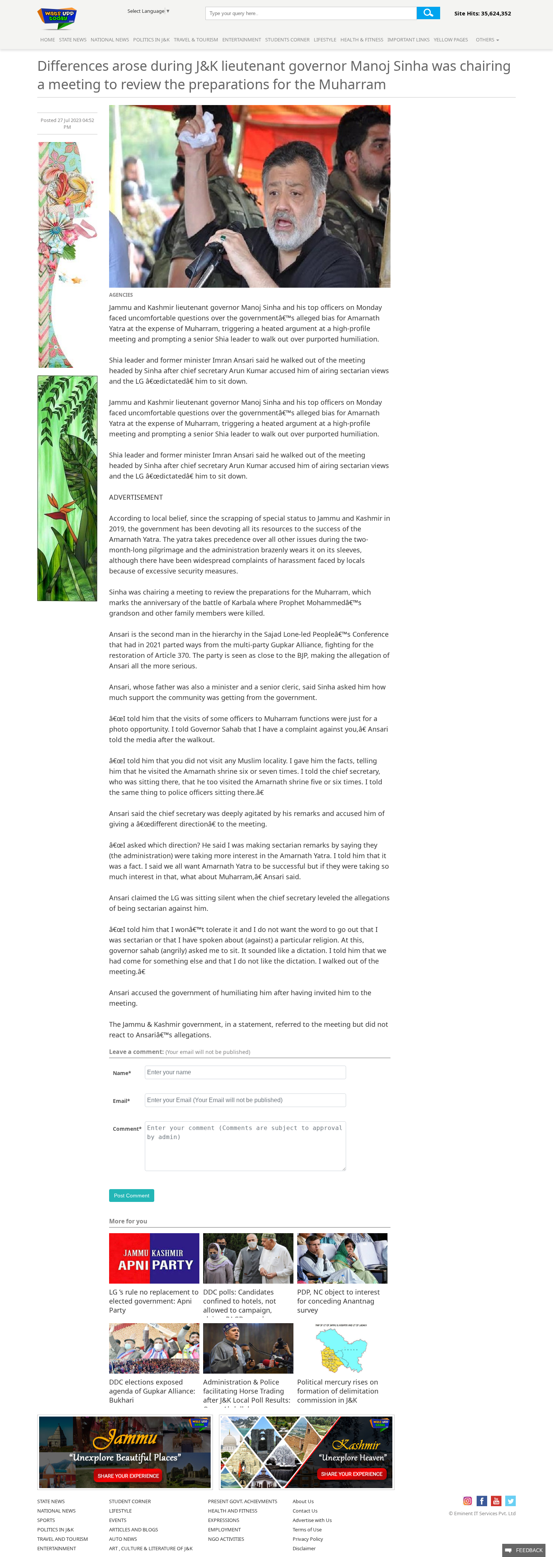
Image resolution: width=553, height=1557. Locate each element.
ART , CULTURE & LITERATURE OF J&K (151, 1548)
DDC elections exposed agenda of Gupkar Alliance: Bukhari (152, 1390)
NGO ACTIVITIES (226, 1539)
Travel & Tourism (196, 39)
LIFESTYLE (120, 1510)
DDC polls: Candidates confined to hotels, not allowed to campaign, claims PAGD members (239, 1300)
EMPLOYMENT (224, 1529)
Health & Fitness (361, 39)
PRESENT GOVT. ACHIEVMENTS (242, 1501)
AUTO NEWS (123, 1539)
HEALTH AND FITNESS (232, 1510)
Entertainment (241, 39)
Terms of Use (307, 1529)
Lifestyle (325, 39)
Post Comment (131, 1196)
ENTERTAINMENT (56, 1548)
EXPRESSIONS (223, 1520)
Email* (121, 1100)
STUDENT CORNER (130, 1501)
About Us (303, 1501)
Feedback (527, 1550)
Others (485, 39)
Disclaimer (304, 1548)
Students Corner (287, 39)
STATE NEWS (51, 1501)
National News (110, 39)
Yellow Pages (451, 39)
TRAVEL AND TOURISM (62, 1539)
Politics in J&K (152, 39)
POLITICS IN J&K (55, 1529)
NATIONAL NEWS (56, 1510)
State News (73, 39)
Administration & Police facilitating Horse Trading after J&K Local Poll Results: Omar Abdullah (246, 1390)
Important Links (408, 39)
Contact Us (305, 1510)
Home (47, 39)
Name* (122, 1073)
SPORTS (46, 1520)
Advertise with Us (312, 1520)
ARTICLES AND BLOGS (133, 1529)
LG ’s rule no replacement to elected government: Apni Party (154, 1300)
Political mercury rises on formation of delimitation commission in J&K (337, 1390)
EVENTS (117, 1520)
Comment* (127, 1128)
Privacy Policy (308, 1539)
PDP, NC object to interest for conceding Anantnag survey (338, 1300)
